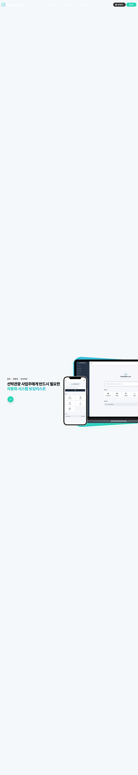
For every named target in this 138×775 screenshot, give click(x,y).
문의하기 (120, 5)
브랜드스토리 (83, 5)
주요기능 (53, 5)
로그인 (131, 5)
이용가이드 (67, 5)
